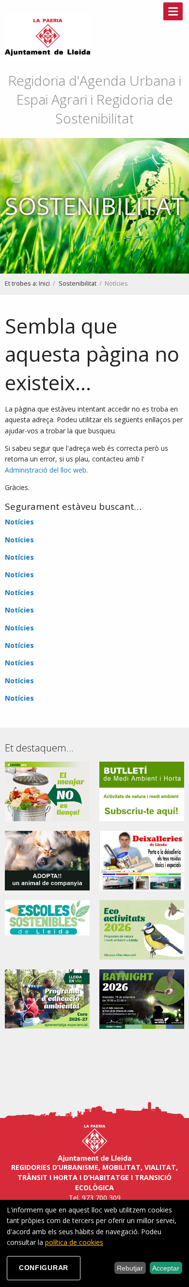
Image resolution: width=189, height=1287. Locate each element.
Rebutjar (130, 1268)
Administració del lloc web (45, 470)
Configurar (43, 1268)
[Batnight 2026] (141, 998)
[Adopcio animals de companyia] (47, 859)
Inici (44, 283)
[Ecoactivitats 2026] (141, 929)
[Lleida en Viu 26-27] (47, 998)
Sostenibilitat (77, 283)
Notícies (19, 521)
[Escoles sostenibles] (47, 916)
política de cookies (74, 1242)
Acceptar (165, 1268)
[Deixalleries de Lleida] (141, 859)
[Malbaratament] (47, 790)
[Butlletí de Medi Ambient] (141, 790)
